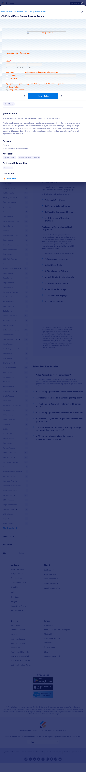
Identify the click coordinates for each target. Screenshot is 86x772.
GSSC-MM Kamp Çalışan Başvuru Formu (22, 16)
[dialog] (43, 386)
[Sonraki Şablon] (61, 96)
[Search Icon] (82, 12)
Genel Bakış (8, 104)
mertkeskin (11, 179)
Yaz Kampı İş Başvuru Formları (35, 12)
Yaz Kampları (18, 12)
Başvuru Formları (9, 157)
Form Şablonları (6, 12)
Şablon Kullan (43, 96)
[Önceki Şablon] (24, 96)
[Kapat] (81, 3)
